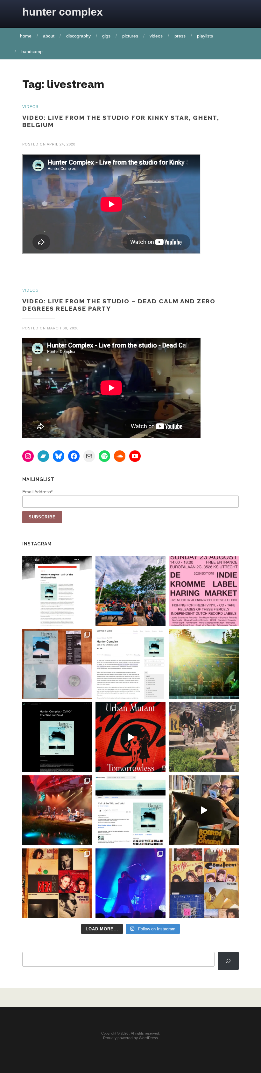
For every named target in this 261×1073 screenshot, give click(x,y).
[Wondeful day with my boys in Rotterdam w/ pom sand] (57, 883)
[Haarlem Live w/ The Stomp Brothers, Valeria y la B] (204, 664)
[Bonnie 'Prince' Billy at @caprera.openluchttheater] (57, 810)
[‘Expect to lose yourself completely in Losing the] (57, 591)
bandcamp (32, 51)
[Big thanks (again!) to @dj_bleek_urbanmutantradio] (130, 737)
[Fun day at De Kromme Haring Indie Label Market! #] (130, 591)
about (48, 35)
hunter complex (62, 12)
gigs (106, 35)
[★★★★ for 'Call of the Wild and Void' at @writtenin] (130, 664)
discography (78, 35)
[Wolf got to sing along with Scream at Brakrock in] (204, 737)
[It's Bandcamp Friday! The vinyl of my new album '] (130, 810)
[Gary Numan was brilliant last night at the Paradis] (130, 883)
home (26, 35)
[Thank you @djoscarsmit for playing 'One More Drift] (204, 810)
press (180, 35)
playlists (205, 35)
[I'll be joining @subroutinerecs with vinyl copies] (204, 591)
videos (156, 35)
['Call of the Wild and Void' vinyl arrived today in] (57, 664)
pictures (130, 35)
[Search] (228, 961)
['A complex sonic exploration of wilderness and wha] (57, 737)
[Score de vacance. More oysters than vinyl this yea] (204, 883)
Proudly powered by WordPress (130, 1038)
